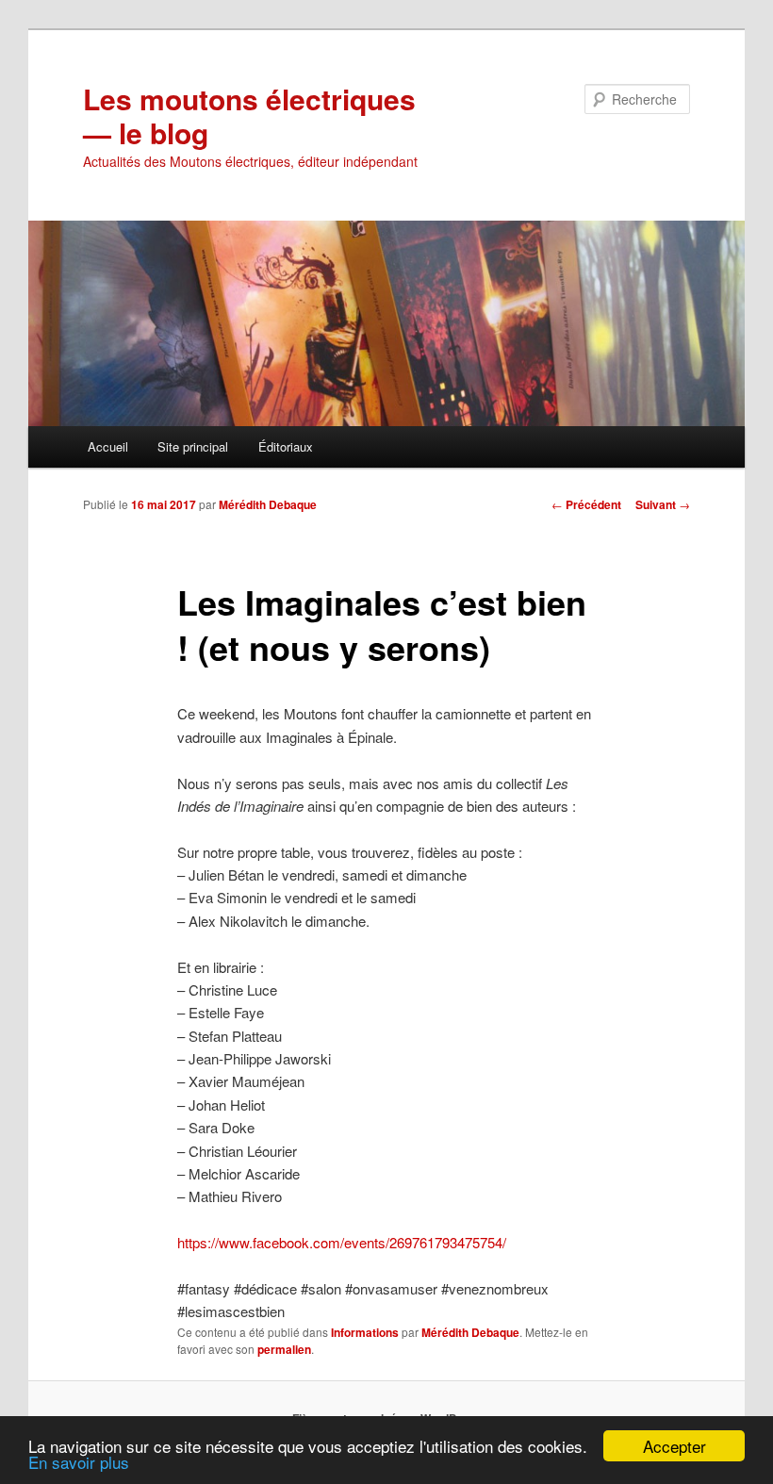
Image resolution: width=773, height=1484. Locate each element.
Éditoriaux (285, 446)
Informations (365, 1332)
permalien (284, 1349)
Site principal (192, 446)
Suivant (662, 504)
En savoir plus (78, 1462)
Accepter (674, 1446)
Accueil (108, 446)
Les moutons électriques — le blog (249, 115)
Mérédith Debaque (268, 504)
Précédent (586, 504)
